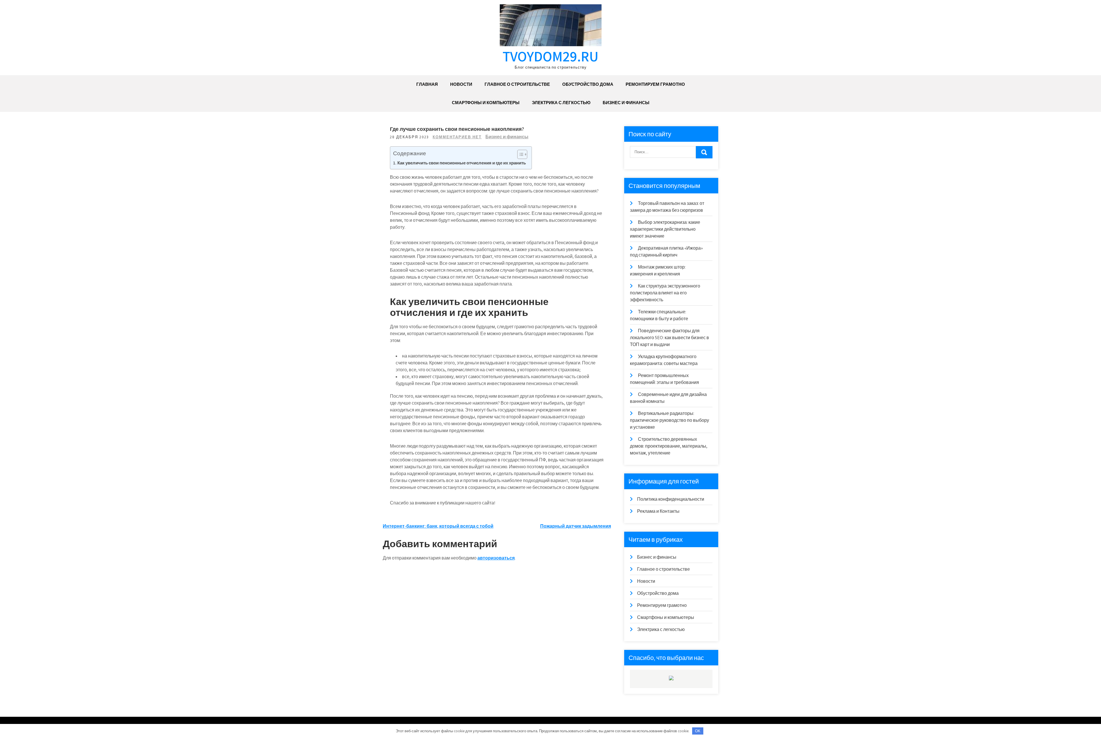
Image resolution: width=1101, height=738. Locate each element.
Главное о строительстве (517, 84)
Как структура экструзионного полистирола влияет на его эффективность (665, 293)
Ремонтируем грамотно (655, 84)
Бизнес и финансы (626, 102)
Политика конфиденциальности (670, 499)
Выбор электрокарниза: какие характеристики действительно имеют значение (665, 229)
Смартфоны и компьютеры (486, 102)
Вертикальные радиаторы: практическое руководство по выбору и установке (669, 420)
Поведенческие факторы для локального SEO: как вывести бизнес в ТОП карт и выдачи (669, 337)
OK (697, 731)
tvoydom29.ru (550, 56)
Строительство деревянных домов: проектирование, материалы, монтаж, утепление (668, 446)
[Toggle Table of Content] (519, 154)
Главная (427, 84)
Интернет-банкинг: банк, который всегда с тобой (438, 526)
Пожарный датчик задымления (575, 526)
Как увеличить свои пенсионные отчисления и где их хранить (461, 163)
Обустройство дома (587, 84)
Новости (461, 84)
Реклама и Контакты (658, 511)
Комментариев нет (457, 137)
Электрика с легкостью (561, 102)
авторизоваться (496, 558)
